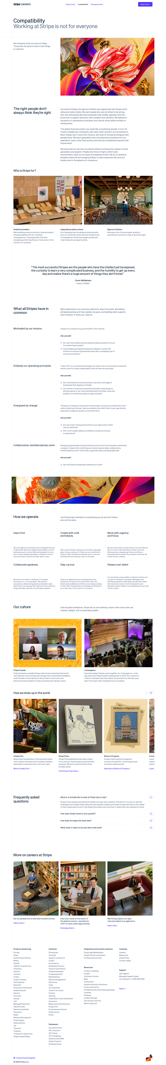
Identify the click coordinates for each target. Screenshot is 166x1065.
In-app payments (55, 974)
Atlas (15, 955)
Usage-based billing (21, 1036)
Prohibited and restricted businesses (99, 990)
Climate (16, 971)
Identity (16, 993)
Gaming (52, 996)
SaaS (51, 985)
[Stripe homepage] (17, 4)
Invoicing (17, 996)
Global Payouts (19, 990)
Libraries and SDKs (56, 1038)
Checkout (17, 969)
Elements (17, 985)
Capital (16, 963)
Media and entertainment (59, 1004)
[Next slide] (151, 692)
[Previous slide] (146, 692)
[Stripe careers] (26, 4)
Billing (16, 960)
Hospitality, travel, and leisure (61, 998)
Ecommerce (54, 963)
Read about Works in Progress (116, 768)
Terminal (17, 1028)
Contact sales (125, 960)
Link (15, 1001)
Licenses (87, 992)
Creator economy (56, 990)
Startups (52, 955)
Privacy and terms (91, 987)
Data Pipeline (18, 982)
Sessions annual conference (95, 984)
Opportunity (70, 4)
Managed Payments (21, 1004)
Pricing (16, 952)
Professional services (58, 1009)
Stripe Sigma (18, 1020)
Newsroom (123, 955)
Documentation (55, 1028)
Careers (122, 952)
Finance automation (57, 969)
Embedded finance (56, 966)
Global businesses (56, 971)
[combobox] (24, 1058)
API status (53, 1033)
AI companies (54, 988)
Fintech (52, 993)
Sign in (122, 988)
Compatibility (83, 4)
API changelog (55, 1036)
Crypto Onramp (19, 979)
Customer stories (91, 976)
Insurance (53, 1001)
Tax (14, 1025)
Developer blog (55, 1044)
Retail (51, 1015)
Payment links (19, 1007)
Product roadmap (91, 971)
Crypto (16, 977)
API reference (54, 1030)
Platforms (53, 982)
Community (89, 982)
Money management (57, 979)
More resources (90, 1003)
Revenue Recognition (22, 1017)
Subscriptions (19, 1023)
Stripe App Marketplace (93, 952)
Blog (86, 979)
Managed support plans (129, 976)
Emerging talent (97, 4)
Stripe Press (124, 958)
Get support (124, 973)
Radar (15, 1015)
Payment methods (21, 1009)
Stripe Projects (55, 1041)
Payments (17, 1012)
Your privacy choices (92, 1001)
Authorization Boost (22, 958)
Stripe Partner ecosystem (94, 955)
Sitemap (87, 995)
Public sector (54, 1012)
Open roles (144, 4)
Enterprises (53, 952)
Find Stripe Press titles (68, 771)
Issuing (16, 998)
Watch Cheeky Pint (21, 768)
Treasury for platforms (22, 1034)
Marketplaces (54, 977)
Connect (17, 974)
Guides (87, 973)
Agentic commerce (57, 958)
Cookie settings (90, 998)
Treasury (17, 1031)
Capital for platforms (22, 966)
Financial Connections (22, 988)
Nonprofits (53, 1007)
